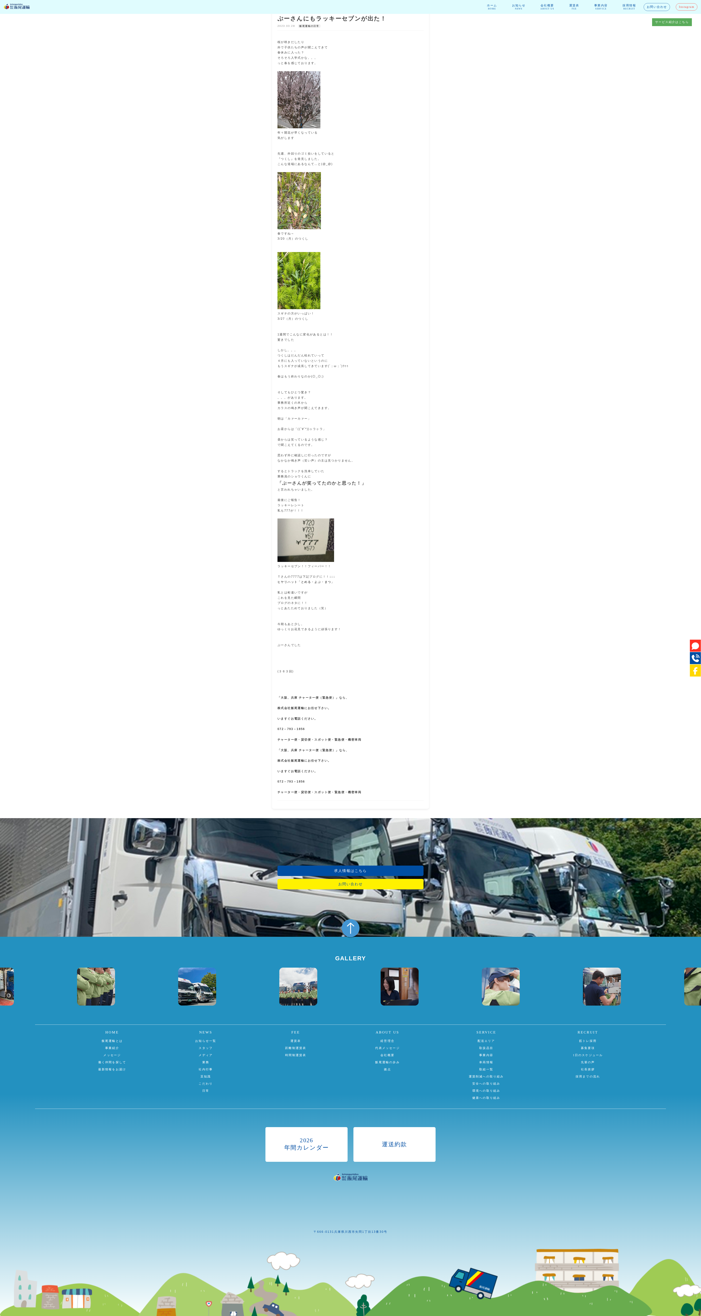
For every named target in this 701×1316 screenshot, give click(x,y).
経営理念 (387, 1040)
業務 (205, 1062)
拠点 (387, 1069)
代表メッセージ (387, 1048)
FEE (295, 1032)
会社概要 (547, 7)
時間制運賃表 (295, 1055)
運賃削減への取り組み (486, 1076)
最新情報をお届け (112, 1069)
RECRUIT (588, 1032)
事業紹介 (112, 1048)
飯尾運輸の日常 (309, 26)
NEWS (205, 1032)
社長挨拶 (588, 1069)
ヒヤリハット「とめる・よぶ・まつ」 (306, 581)
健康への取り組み (486, 1097)
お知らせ (519, 7)
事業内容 (601, 7)
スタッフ (206, 1048)
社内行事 (206, 1069)
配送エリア (486, 1040)
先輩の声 (588, 1062)
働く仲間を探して (112, 1062)
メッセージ (112, 1055)
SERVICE (486, 1032)
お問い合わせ (657, 6)
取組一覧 (486, 1069)
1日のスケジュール (588, 1055)
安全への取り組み (486, 1083)
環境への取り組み (486, 1090)
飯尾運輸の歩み (387, 1062)
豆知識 (205, 1076)
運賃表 (574, 7)
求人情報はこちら (350, 871)
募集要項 (588, 1048)
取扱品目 (486, 1048)
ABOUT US (387, 1032)
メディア (206, 1055)
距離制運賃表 (295, 1048)
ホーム (492, 7)
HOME (112, 1032)
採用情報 (629, 7)
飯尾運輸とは (112, 1040)
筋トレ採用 (588, 1040)
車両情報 (486, 1062)
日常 (205, 1090)
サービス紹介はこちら (672, 22)
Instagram (686, 6)
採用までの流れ (588, 1076)
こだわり (206, 1083)
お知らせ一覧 (205, 1040)
